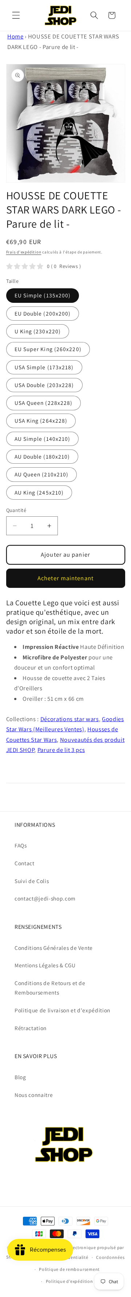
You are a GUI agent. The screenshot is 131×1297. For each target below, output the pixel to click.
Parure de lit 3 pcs (61, 750)
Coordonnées (110, 1257)
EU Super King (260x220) (48, 349)
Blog (20, 1077)
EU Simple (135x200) (43, 295)
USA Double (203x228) (44, 385)
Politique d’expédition (69, 1281)
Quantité (16, 510)
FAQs (21, 845)
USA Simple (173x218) (44, 367)
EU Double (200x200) (43, 313)
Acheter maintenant (65, 578)
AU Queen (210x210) (42, 474)
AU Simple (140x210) (43, 438)
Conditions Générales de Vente (54, 947)
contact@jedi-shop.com (45, 898)
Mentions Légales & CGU (45, 965)
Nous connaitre (34, 1094)
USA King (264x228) (41, 420)
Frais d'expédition (23, 252)
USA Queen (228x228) (44, 402)
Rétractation (31, 1028)
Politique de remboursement (69, 1269)
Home (15, 36)
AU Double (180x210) (42, 456)
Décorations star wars (69, 719)
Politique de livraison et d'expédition (62, 1010)
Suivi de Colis (32, 881)
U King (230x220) (38, 331)
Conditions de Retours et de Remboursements (50, 987)
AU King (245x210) (39, 492)
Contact (25, 863)
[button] (16, 15)
